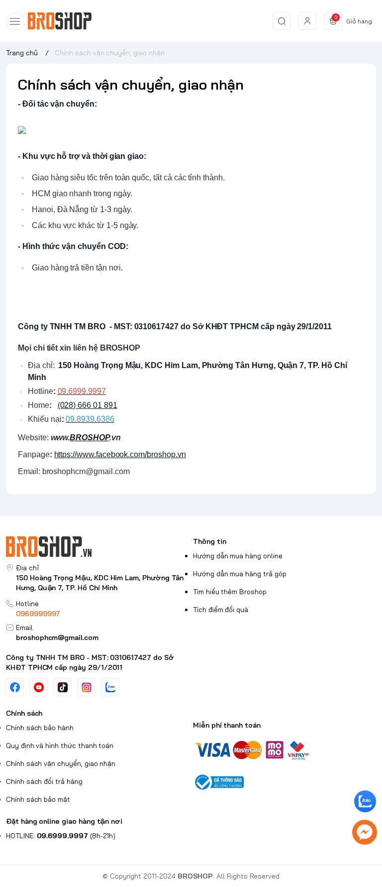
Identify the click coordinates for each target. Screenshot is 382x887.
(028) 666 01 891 (87, 405)
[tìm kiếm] (281, 21)
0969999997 (38, 613)
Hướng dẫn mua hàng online (238, 555)
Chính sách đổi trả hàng (44, 781)
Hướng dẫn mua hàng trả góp (239, 573)
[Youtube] (39, 687)
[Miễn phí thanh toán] (284, 749)
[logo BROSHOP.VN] (97, 546)
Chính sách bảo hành (40, 727)
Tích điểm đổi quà (220, 609)
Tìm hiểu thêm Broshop (230, 591)
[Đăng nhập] (307, 21)
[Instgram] (87, 687)
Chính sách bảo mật (38, 799)
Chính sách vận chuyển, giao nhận (60, 763)
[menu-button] (15, 21)
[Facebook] (15, 687)
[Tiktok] (63, 687)
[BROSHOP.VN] (63, 21)
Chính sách (24, 713)
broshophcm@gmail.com (57, 637)
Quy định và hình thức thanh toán (59, 745)
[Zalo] (110, 687)
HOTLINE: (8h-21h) (60, 835)
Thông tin (209, 541)
